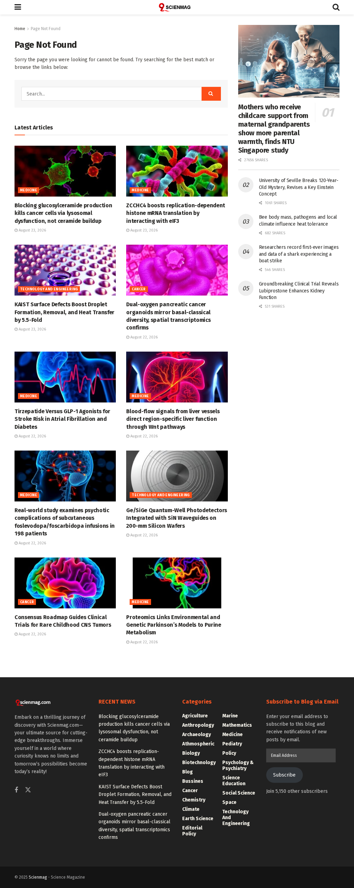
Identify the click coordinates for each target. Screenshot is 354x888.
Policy (229, 753)
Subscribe (284, 775)
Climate (190, 809)
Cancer (139, 289)
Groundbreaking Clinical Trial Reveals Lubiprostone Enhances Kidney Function (299, 290)
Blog (187, 772)
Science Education (233, 781)
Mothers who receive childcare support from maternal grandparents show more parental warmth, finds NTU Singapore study (274, 128)
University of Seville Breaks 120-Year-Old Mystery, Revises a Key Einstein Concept (298, 187)
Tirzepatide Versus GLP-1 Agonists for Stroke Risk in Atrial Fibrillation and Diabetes (62, 419)
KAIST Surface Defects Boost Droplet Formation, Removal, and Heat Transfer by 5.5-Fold (64, 312)
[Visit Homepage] (177, 7)
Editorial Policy (192, 831)
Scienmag (38, 877)
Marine (230, 716)
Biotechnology (199, 762)
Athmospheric (198, 744)
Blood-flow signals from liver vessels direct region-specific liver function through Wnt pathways (173, 419)
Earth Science (197, 819)
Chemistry (193, 800)
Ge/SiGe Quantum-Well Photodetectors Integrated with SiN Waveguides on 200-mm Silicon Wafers (176, 518)
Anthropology (198, 725)
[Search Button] (336, 7)
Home (20, 28)
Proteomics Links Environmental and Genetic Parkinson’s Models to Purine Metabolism (173, 625)
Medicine (28, 190)
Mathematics (237, 725)
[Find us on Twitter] (28, 790)
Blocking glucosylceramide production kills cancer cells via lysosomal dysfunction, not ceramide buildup (63, 213)
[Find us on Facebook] (16, 790)
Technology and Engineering (49, 289)
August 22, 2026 (143, 337)
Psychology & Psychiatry (238, 765)
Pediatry (232, 744)
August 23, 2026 (32, 230)
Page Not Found (45, 28)
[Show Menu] (18, 7)
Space (229, 802)
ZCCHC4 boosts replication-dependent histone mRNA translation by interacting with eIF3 (175, 213)
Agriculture (195, 716)
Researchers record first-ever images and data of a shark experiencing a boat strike (299, 254)
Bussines (192, 781)
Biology (191, 753)
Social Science (238, 793)
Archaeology (196, 734)
